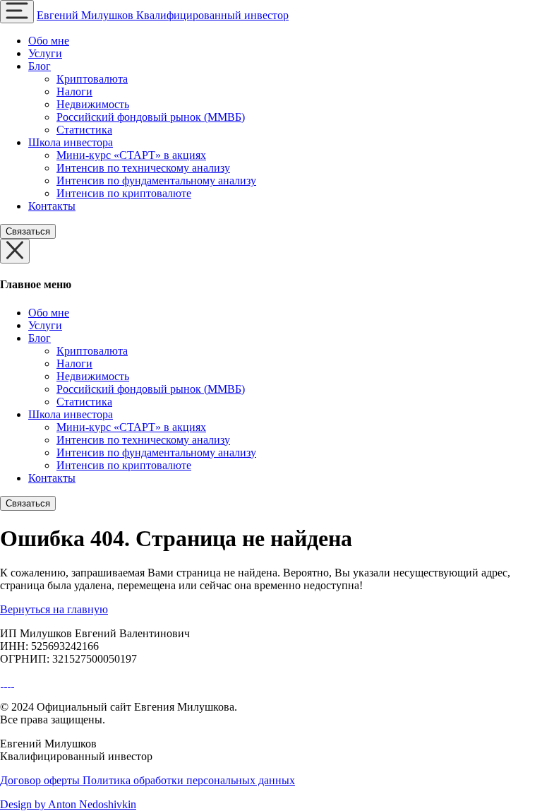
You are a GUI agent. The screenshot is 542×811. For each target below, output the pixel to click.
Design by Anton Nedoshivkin (68, 804)
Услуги (45, 53)
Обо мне (48, 41)
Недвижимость (92, 104)
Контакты (52, 206)
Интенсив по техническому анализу (143, 168)
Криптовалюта (92, 79)
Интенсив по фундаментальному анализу (156, 180)
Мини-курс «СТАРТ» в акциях (131, 155)
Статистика (84, 130)
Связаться (28, 231)
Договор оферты (41, 780)
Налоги (74, 91)
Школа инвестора (70, 142)
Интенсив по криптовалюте (123, 193)
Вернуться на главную (54, 609)
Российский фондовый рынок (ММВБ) (150, 117)
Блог (39, 66)
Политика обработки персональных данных (189, 780)
